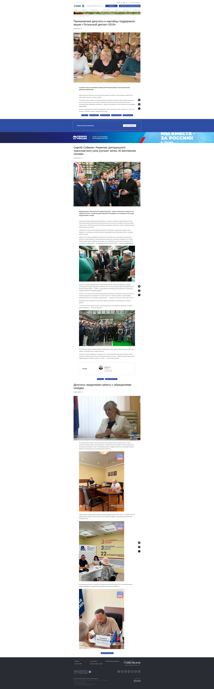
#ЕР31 (85, 115)
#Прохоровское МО (105, 115)
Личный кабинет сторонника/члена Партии (129, 5)
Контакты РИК (78, 663)
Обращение (111, 5)
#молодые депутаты (128, 115)
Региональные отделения (112, 661)
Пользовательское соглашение (80, 681)
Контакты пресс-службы (96, 663)
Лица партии (84, 10)
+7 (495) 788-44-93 (132, 663)
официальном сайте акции (128, 109)
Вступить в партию (136, 10)
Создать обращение (129, 125)
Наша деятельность (94, 10)
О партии (75, 10)
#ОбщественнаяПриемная (107, 653)
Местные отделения (106, 10)
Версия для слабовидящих (135, 2)
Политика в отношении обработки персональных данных (85, 683)
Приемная (117, 10)
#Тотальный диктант (116, 115)
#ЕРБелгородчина (94, 115)
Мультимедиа (125, 10)
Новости (88, 15)
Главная (75, 15)
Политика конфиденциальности (80, 682)
